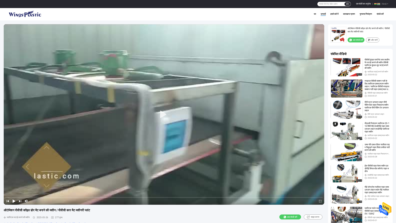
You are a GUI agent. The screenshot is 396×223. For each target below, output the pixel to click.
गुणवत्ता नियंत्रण (366, 14)
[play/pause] (14, 201)
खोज (347, 4)
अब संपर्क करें (292, 217)
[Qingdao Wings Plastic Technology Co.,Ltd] (25, 14)
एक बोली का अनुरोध (363, 3)
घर (315, 14)
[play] (164, 114)
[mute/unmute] (26, 201)
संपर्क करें (380, 14)
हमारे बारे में (334, 14)
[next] (20, 201)
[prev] (8, 201)
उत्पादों (323, 14)
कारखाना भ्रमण (349, 14)
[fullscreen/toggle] (320, 201)
